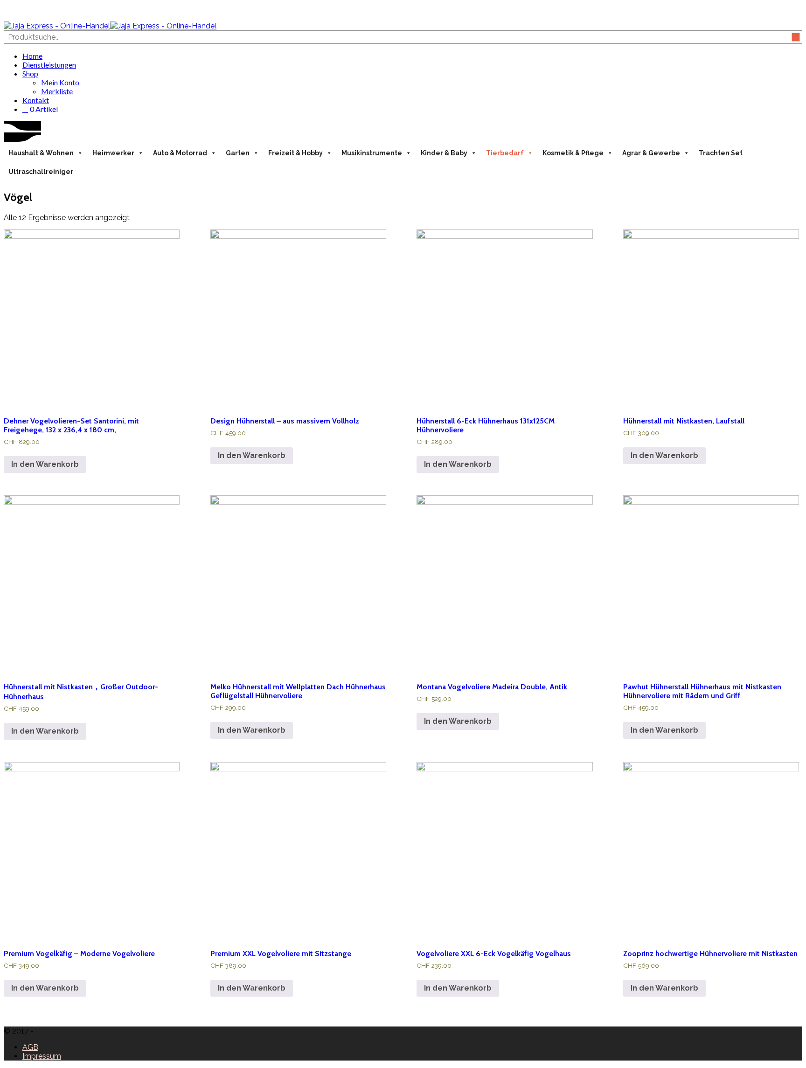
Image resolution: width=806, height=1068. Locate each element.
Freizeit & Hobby (295, 153)
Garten (238, 153)
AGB (30, 1047)
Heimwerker (113, 153)
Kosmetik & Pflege (573, 153)
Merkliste (57, 91)
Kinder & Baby (444, 153)
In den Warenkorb (45, 464)
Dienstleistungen (49, 64)
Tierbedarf (505, 153)
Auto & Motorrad (180, 153)
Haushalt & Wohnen (41, 153)
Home (32, 55)
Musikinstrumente (371, 153)
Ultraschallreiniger (40, 171)
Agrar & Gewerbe (651, 153)
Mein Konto (60, 82)
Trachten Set (721, 153)
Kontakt (35, 100)
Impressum (41, 1056)
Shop (30, 73)
